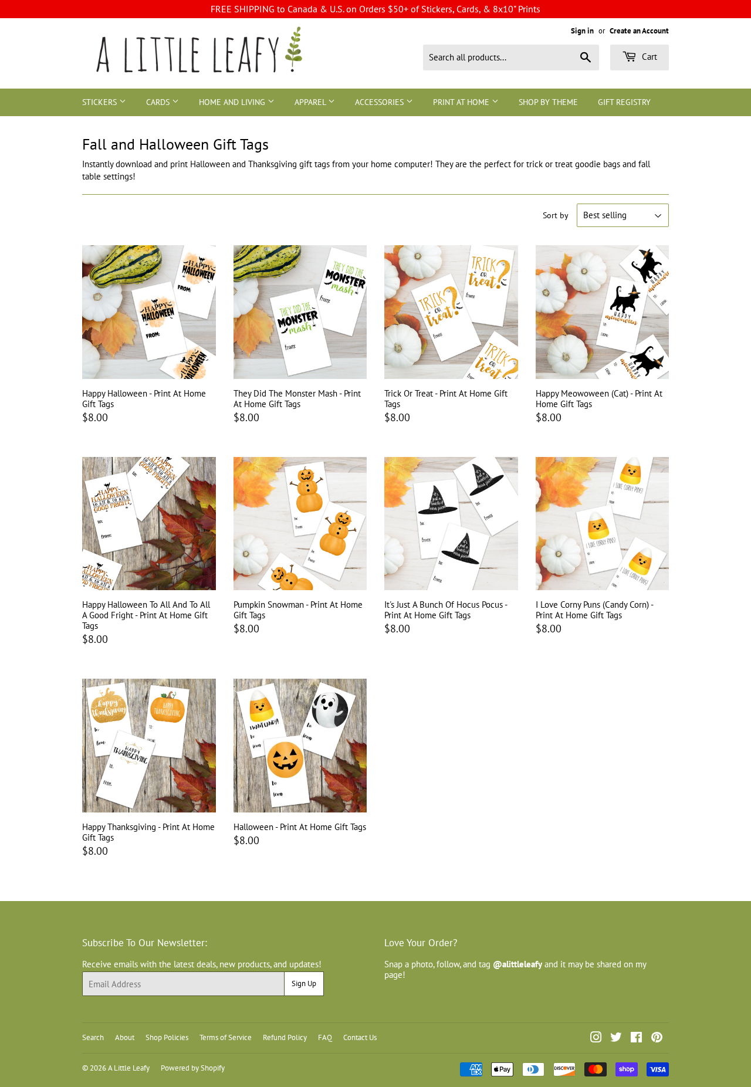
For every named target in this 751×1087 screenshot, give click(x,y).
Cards (159, 102)
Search (93, 1037)
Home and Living (233, 102)
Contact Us (360, 1037)
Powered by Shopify (193, 1068)
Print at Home (462, 102)
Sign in (582, 31)
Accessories (380, 102)
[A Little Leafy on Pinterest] (657, 1038)
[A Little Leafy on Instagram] (596, 1038)
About (124, 1037)
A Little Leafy (129, 1068)
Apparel (311, 102)
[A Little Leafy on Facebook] (636, 1038)
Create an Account (639, 31)
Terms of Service (225, 1037)
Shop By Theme (548, 102)
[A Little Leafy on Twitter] (616, 1038)
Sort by (556, 216)
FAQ (325, 1037)
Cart (648, 56)
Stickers (100, 102)
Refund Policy (285, 1037)
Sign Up (304, 983)
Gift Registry (624, 102)
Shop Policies (167, 1037)
